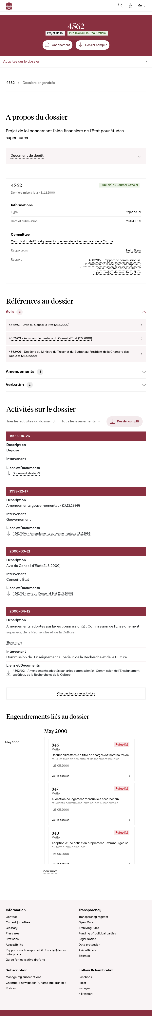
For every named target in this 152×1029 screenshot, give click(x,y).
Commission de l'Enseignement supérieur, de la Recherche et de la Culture (62, 241)
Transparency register (93, 917)
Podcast (11, 988)
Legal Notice (87, 939)
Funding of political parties (97, 933)
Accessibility (14, 945)
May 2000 (12, 742)
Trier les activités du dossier (28, 421)
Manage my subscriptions (23, 977)
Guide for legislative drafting (25, 960)
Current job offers (18, 922)
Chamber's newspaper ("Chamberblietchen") (36, 983)
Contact (11, 917)
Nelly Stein (133, 250)
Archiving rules (89, 928)
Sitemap (84, 956)
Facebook (85, 977)
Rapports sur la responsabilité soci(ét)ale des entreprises (36, 952)
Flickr (82, 983)
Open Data (86, 922)
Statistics (12, 939)
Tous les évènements (79, 421)
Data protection (89, 945)
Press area (12, 933)
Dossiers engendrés (39, 83)
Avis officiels (87, 950)
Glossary (12, 928)
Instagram (85, 988)
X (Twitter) (85, 994)
